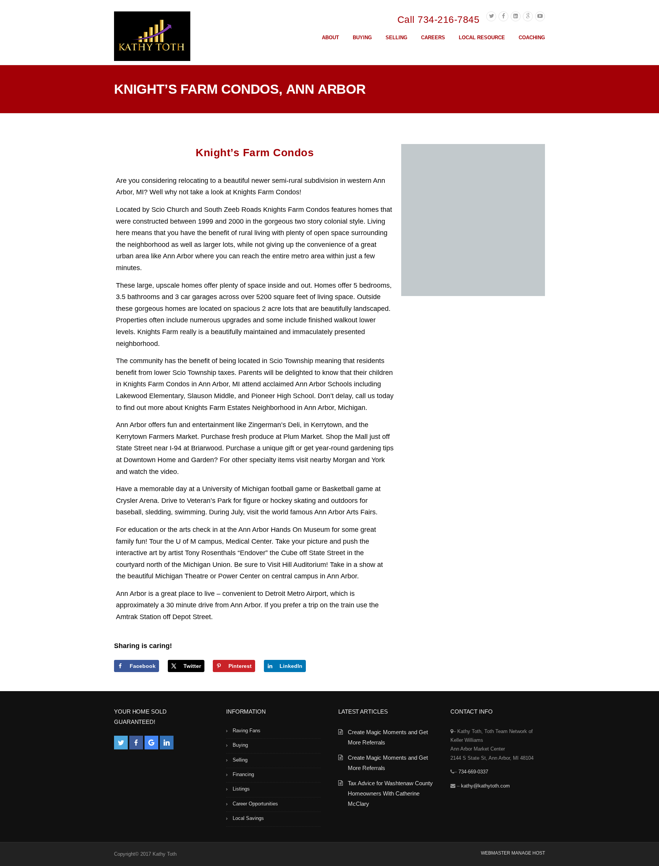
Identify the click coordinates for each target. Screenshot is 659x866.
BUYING (362, 37)
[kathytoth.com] (152, 38)
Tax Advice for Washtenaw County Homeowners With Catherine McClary (390, 793)
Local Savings (248, 818)
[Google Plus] (528, 16)
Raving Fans (246, 730)
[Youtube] (540, 16)
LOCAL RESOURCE (482, 37)
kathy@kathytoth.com (485, 786)
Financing (243, 774)
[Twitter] (491, 16)
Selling (240, 760)
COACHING (532, 37)
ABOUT (330, 37)
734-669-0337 (473, 772)
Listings (241, 789)
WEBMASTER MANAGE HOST (513, 853)
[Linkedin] (516, 16)
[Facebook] (503, 16)
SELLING (396, 37)
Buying (240, 745)
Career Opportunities (255, 804)
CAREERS (433, 37)
